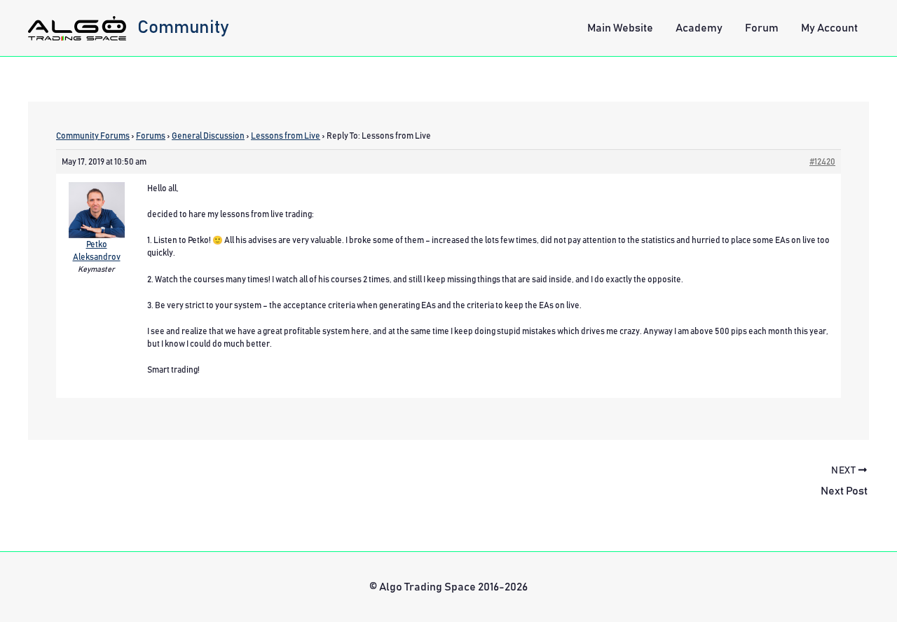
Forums (150, 136)
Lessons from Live (285, 136)
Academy (699, 28)
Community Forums (93, 136)
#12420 (822, 162)
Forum (762, 28)
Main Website (620, 28)
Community (183, 27)
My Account (829, 28)
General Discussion (208, 136)
